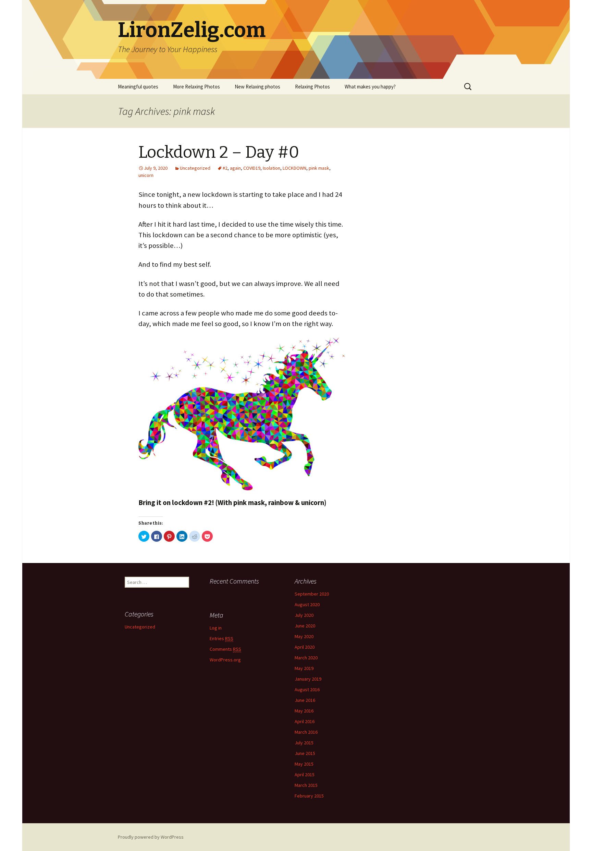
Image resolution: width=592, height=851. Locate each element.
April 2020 (304, 647)
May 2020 (304, 636)
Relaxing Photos (312, 86)
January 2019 (308, 679)
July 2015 (304, 743)
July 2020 (304, 615)
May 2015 (304, 764)
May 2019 (304, 668)
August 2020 (307, 604)
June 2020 (305, 626)
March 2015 (306, 785)
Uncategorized (195, 168)
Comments (225, 649)
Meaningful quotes (138, 86)
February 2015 (309, 796)
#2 (225, 168)
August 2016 (307, 689)
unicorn (145, 175)
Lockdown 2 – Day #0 (218, 152)
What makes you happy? (370, 86)
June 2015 (305, 753)
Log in (216, 628)
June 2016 (305, 700)
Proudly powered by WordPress (151, 837)
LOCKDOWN (294, 168)
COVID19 (251, 168)
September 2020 (312, 594)
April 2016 (304, 721)
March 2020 (306, 658)
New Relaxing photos (257, 86)
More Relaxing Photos (196, 86)
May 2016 (304, 711)
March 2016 (306, 732)
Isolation (271, 168)
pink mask (319, 168)
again (235, 168)
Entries (221, 638)
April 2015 (304, 774)
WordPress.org (225, 660)
